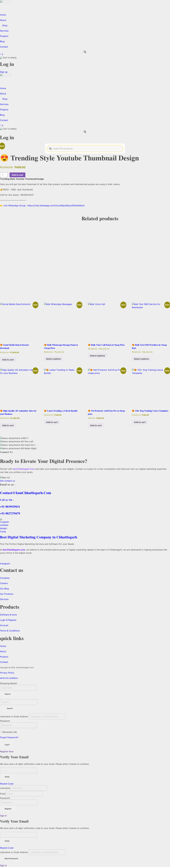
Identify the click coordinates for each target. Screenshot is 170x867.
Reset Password (11, 858)
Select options (53, 359)
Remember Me (9, 732)
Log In (7, 744)
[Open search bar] (85, 51)
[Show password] (42, 726)
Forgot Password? (9, 737)
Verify (7, 777)
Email (2, 793)
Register (8, 809)
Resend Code (6, 783)
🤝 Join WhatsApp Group (13, 205)
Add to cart (17, 175)
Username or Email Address (14, 716)
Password (5, 721)
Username (5, 788)
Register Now (7, 751)
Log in (7, 64)
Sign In (3, 815)
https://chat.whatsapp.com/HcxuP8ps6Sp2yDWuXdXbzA (56, 205)
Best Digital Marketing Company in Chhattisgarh (38, 537)
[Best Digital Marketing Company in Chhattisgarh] (85, 525)
